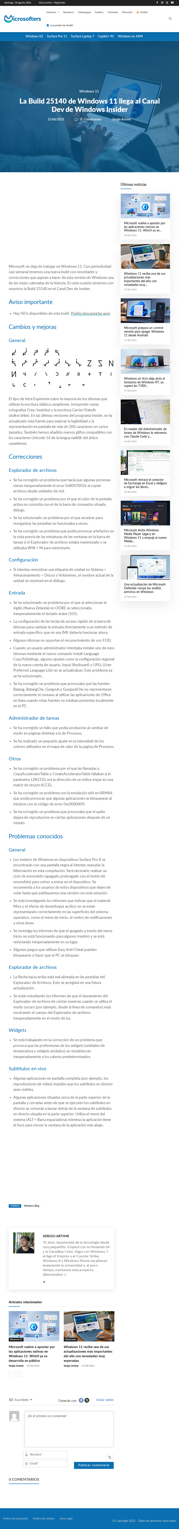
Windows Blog (31, 1206)
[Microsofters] (19, 19)
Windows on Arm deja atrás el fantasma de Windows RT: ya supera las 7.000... (144, 382)
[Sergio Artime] (25, 1258)
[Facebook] (157, 2)
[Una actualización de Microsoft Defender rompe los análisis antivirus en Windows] (145, 567)
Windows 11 (89, 91)
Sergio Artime (121, 119)
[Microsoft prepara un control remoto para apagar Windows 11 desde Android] (145, 310)
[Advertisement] (61, 228)
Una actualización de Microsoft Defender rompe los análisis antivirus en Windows (145, 588)
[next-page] (18, 1374)
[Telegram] (96, 187)
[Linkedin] (86, 187)
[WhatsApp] (76, 187)
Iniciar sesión (105, 1400)
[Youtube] (172, 2)
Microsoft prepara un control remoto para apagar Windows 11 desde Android (144, 332)
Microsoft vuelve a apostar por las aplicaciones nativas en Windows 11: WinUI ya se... (144, 227)
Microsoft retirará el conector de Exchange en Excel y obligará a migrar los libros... (145, 483)
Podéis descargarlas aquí (90, 313)
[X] (167, 2)
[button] (170, 19)
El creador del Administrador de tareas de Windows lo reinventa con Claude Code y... (145, 433)
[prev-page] (11, 1374)
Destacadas (70, 1339)
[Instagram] (162, 2)
